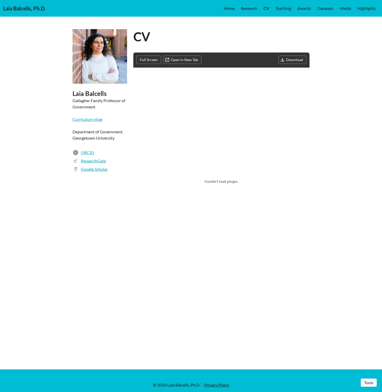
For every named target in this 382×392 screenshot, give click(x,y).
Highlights (366, 8)
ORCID (87, 152)
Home (229, 8)
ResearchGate (93, 160)
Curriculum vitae (87, 119)
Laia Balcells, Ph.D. (24, 8)
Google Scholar (94, 169)
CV (266, 8)
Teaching (283, 8)
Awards (304, 8)
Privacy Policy (216, 384)
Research (249, 8)
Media (345, 8)
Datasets (325, 8)
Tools (368, 382)
